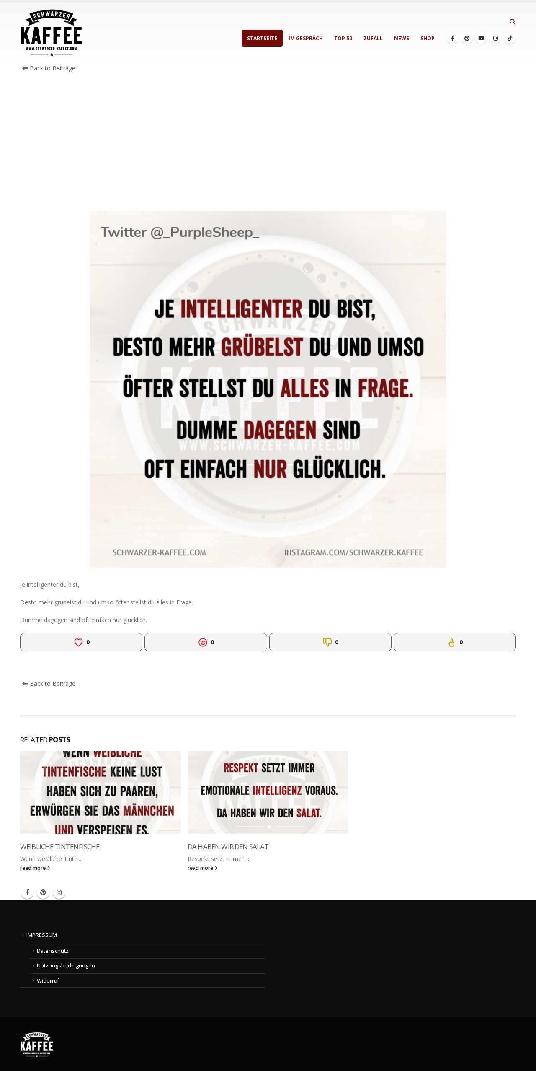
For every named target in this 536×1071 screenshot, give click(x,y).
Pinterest (43, 892)
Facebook (27, 892)
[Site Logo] (51, 33)
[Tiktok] (509, 38)
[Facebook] (453, 38)
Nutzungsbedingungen (66, 965)
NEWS (401, 38)
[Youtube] (481, 38)
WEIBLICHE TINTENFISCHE (60, 846)
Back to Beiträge (51, 68)
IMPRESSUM (41, 935)
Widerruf (48, 980)
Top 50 (343, 38)
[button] (512, 21)
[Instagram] (495, 38)
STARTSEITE (262, 38)
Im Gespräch (306, 38)
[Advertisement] (268, 144)
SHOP (427, 38)
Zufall (373, 38)
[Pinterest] (467, 38)
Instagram (59, 892)
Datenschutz (53, 950)
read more (33, 867)
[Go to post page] (100, 792)
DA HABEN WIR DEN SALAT (228, 846)
